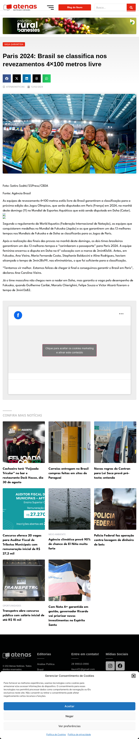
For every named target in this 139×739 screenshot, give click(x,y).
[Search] (131, 7)
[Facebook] (120, 665)
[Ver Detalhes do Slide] (69, 26)
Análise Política (45, 664)
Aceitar (69, 706)
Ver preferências (69, 726)
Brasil (40, 669)
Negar (69, 716)
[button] (133, 676)
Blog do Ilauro (74, 7)
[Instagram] (110, 665)
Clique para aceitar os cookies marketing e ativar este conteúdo (69, 350)
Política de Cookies (56, 734)
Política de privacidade (79, 734)
